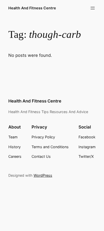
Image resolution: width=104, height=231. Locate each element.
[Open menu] (93, 8)
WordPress (43, 175)
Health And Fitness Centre (32, 8)
